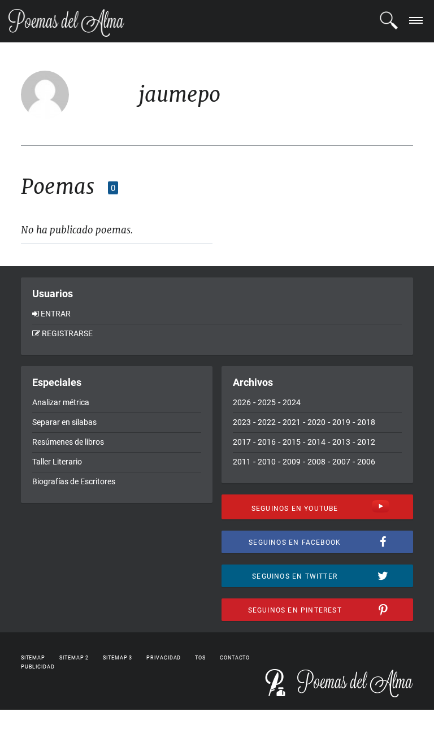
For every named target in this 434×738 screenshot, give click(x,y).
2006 (366, 462)
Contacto (235, 658)
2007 (341, 462)
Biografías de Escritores (73, 481)
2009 (292, 462)
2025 (267, 402)
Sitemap (33, 658)
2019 (341, 422)
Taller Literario (57, 462)
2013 (341, 442)
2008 (316, 462)
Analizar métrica (60, 402)
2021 (292, 422)
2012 (366, 442)
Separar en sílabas (64, 422)
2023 (242, 422)
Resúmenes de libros (68, 442)
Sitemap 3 (117, 658)
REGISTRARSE (67, 333)
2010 (267, 462)
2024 (292, 402)
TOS (200, 658)
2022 (267, 422)
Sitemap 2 (74, 658)
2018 (366, 422)
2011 (242, 462)
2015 (292, 442)
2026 (242, 402)
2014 (316, 442)
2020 (316, 422)
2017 (242, 442)
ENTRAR (56, 314)
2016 (267, 442)
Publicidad (38, 667)
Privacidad (163, 658)
